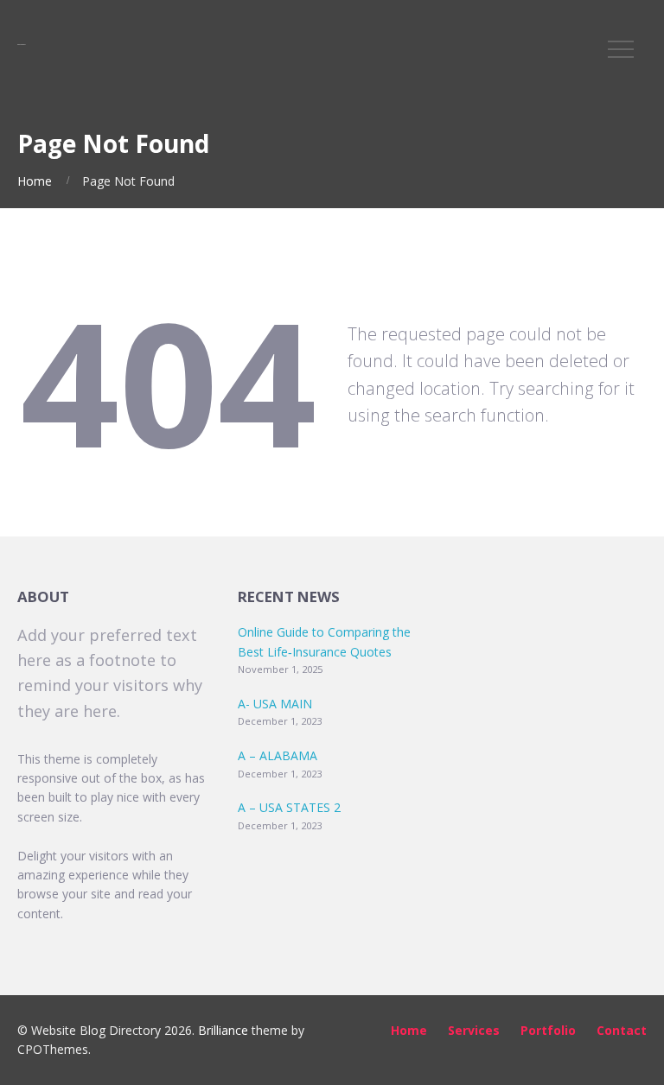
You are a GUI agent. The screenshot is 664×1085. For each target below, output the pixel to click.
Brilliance (223, 1030)
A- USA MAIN (275, 703)
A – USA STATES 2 (289, 807)
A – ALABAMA (277, 755)
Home (34, 181)
